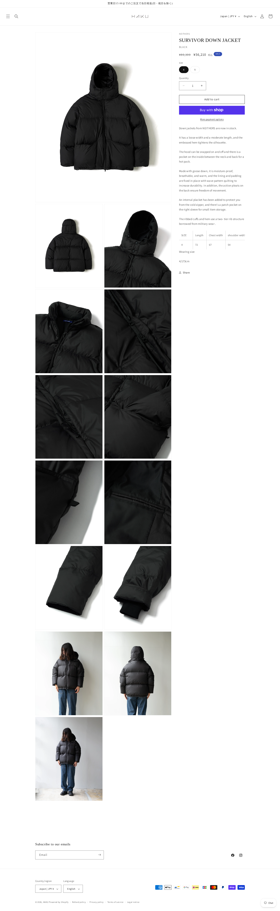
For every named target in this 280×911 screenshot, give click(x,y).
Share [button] (186, 272)
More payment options (212, 119)
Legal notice (133, 902)
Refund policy (79, 902)
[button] (8, 16)
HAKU (46, 902)
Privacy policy (97, 902)
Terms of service (115, 902)
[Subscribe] (99, 854)
